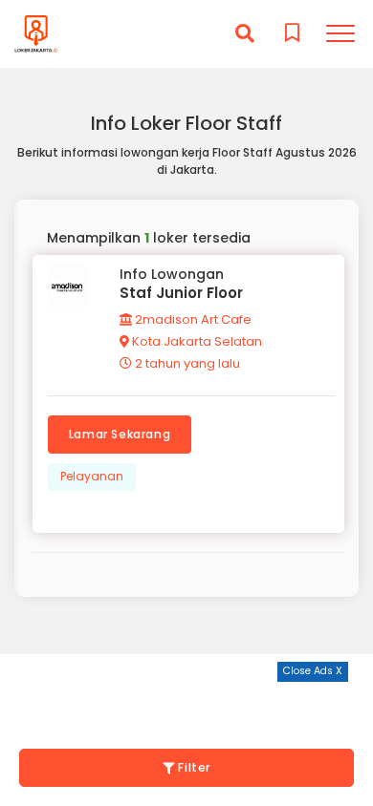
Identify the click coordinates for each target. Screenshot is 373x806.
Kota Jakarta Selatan (195, 341)
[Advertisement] (186, 706)
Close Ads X (312, 671)
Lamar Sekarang (119, 434)
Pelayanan (91, 476)
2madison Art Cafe (192, 319)
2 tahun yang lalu (186, 363)
